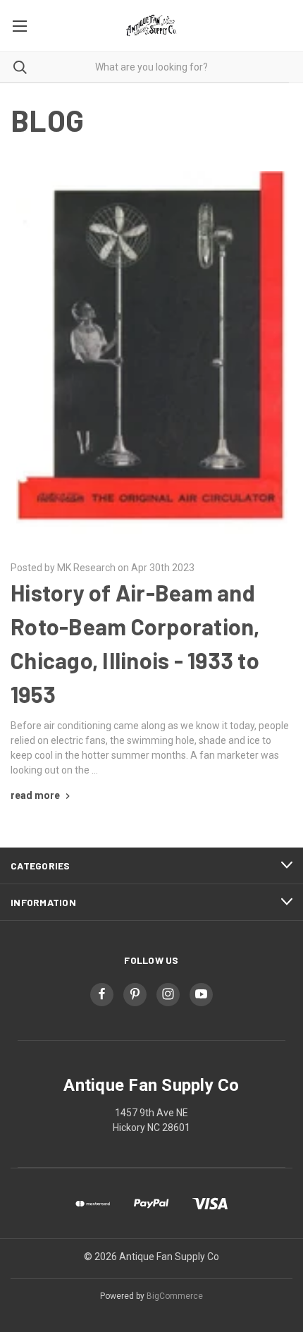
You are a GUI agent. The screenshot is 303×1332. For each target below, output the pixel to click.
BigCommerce (175, 1296)
